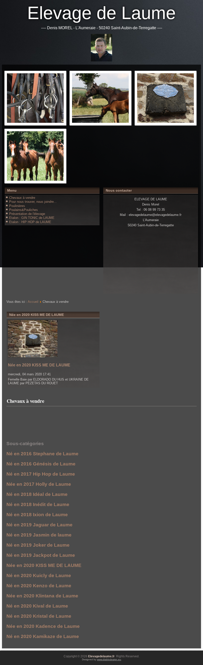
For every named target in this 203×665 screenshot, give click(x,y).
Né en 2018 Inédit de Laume (37, 504)
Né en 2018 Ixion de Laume (37, 514)
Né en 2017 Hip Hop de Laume (40, 474)
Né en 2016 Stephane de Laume (42, 453)
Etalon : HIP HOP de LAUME (30, 222)
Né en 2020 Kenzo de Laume (38, 585)
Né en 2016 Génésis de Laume (41, 463)
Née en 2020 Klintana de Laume (42, 595)
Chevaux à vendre (22, 198)
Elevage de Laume (101, 13)
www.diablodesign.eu (109, 659)
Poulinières (17, 206)
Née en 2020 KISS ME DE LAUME (39, 365)
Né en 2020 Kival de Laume (37, 606)
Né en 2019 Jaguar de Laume (39, 524)
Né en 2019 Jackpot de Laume (40, 555)
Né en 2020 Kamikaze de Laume (42, 636)
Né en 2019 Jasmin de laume (39, 534)
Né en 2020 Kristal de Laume (38, 616)
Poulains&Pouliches (23, 210)
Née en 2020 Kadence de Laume (43, 626)
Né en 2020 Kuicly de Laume (38, 575)
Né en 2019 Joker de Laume (38, 545)
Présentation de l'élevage (27, 214)
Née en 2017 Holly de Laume (38, 484)
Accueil (33, 302)
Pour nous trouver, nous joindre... (33, 202)
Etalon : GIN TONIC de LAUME (31, 218)
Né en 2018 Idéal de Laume (37, 494)
